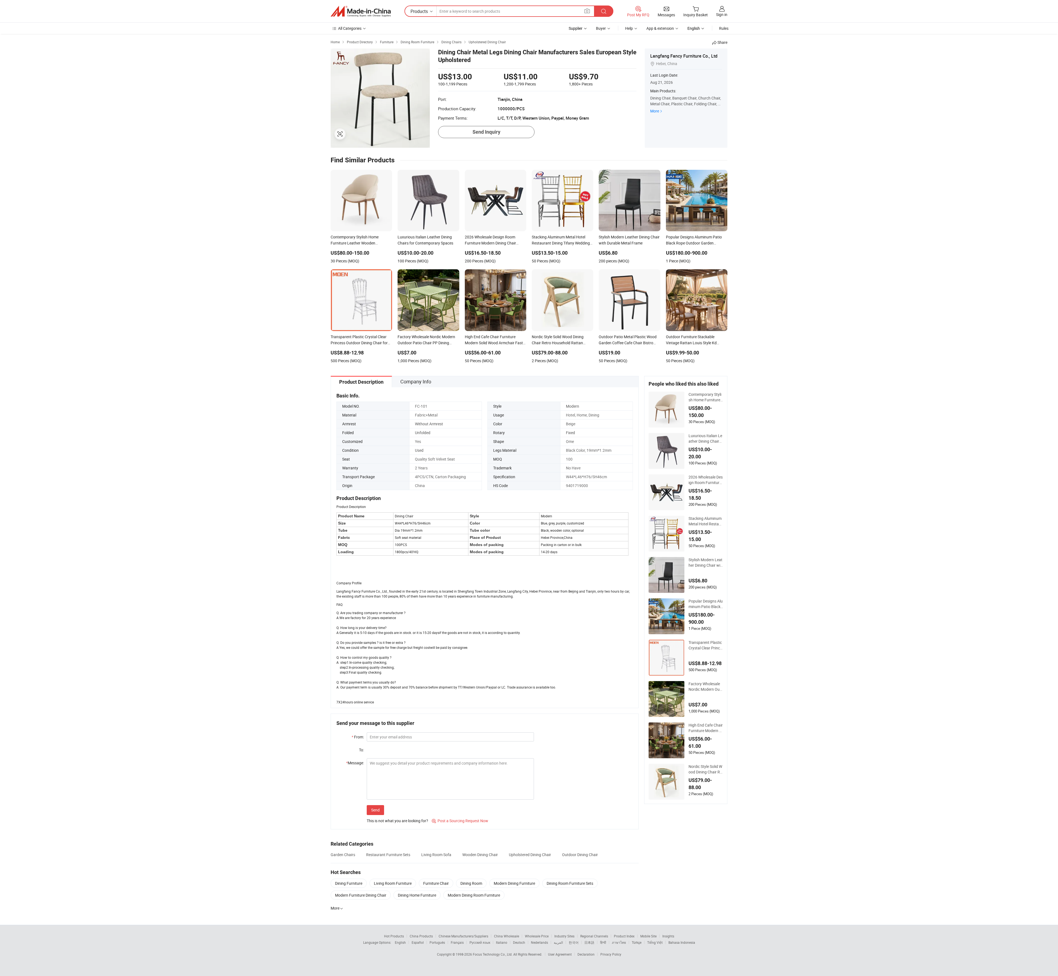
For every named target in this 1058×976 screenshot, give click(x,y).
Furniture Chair (436, 883)
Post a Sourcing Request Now (460, 820)
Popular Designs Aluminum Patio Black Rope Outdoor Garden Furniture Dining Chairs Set (706, 603)
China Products (421, 936)
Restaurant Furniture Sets (388, 854)
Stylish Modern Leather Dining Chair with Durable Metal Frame (705, 562)
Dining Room (471, 883)
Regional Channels (594, 936)
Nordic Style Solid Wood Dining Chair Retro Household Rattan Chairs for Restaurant (705, 769)
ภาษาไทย (619, 942)
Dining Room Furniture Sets (570, 883)
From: (358, 737)
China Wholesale (506, 936)
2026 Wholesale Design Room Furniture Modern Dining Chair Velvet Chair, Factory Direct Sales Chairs (706, 479)
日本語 (589, 942)
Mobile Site (648, 936)
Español (418, 942)
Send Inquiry (486, 132)
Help (629, 28)
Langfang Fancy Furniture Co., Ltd (683, 56)
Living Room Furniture (393, 883)
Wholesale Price (537, 936)
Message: (355, 762)
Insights (668, 936)
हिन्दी (603, 942)
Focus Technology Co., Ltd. (493, 954)
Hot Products (394, 936)
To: (361, 749)
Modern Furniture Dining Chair (360, 895)
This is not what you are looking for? (397, 820)
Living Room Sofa (436, 854)
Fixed (570, 432)
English (400, 942)
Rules (723, 28)
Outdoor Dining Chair (580, 854)
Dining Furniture (348, 883)
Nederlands (539, 942)
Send (375, 810)
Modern (572, 406)
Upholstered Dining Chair (530, 854)
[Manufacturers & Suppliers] (361, 11)
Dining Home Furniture (417, 895)
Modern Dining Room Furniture (474, 895)
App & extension (660, 28)
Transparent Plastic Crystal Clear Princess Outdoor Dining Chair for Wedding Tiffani (705, 645)
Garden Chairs (343, 854)
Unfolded (422, 432)
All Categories (349, 28)
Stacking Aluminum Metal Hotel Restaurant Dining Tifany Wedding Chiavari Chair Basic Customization (706, 521)
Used (419, 450)
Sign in (721, 14)
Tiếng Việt (655, 942)
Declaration (586, 954)
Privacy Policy (610, 954)
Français (457, 942)
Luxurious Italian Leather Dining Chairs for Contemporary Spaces (705, 438)
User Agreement (560, 954)
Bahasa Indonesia (681, 942)
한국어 (574, 942)
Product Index (624, 936)
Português (437, 942)
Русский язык (479, 942)
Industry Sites (564, 936)
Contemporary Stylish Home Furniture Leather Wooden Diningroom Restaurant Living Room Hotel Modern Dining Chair (706, 397)
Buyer (601, 28)
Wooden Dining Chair (480, 854)
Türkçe (636, 942)
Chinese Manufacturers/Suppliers (463, 936)
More (654, 111)
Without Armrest (429, 423)
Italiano (501, 942)
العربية (558, 942)
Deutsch (519, 942)
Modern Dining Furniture (514, 883)
